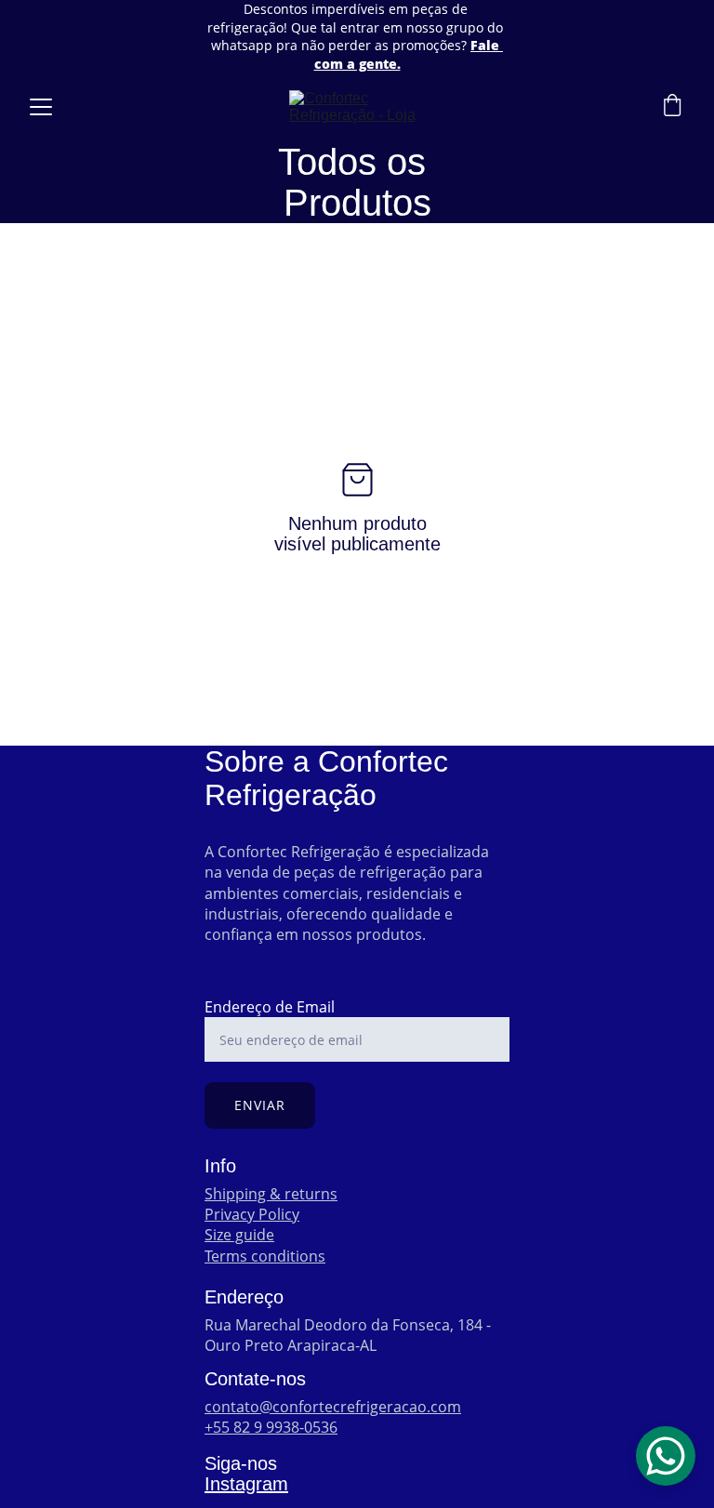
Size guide (239, 1234)
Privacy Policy (252, 1214)
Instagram (246, 1484)
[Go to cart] (672, 107)
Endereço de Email (270, 1007)
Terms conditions (265, 1256)
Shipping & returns (271, 1194)
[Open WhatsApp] (665, 1456)
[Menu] (41, 107)
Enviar (259, 1105)
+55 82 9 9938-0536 (271, 1427)
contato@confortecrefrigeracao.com (333, 1406)
